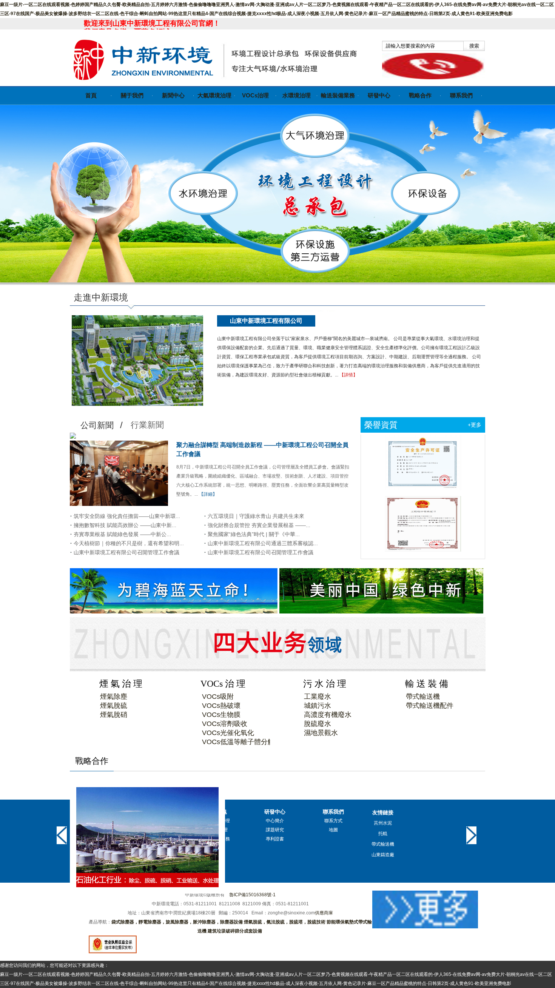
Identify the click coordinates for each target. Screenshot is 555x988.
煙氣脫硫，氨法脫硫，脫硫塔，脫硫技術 (284, 922)
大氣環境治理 (214, 95)
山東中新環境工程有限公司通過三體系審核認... (263, 543)
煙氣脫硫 (113, 705)
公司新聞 (97, 425)
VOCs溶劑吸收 (224, 724)
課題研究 (275, 829)
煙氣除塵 (113, 696)
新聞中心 (173, 95)
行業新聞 (147, 425)
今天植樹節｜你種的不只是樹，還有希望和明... (129, 543)
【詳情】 (348, 375)
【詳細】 (208, 494)
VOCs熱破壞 (221, 705)
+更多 (474, 425)
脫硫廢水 (317, 724)
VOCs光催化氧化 (228, 733)
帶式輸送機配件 (429, 705)
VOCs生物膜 (221, 714)
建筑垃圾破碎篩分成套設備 (235, 931)
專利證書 (275, 839)
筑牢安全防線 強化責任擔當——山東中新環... (127, 516)
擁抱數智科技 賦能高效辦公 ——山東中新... (125, 525)
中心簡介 (275, 820)
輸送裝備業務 (338, 95)
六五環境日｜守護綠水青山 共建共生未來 (256, 516)
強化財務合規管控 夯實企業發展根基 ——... (259, 525)
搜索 (474, 46)
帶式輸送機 (423, 696)
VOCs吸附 (218, 696)
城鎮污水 (317, 705)
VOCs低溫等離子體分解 (238, 742)
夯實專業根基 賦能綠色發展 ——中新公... (122, 534)
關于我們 (132, 95)
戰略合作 (420, 95)
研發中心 (379, 95)
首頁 (91, 95)
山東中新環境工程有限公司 (266, 321)
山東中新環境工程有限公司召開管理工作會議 (126, 552)
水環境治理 (296, 95)
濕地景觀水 (321, 733)
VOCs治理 (255, 95)
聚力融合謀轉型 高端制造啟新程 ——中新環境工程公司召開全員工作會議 (262, 449)
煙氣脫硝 (113, 714)
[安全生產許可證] (422, 440)
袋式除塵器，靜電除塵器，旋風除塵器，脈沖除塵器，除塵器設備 (177, 922)
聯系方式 (333, 820)
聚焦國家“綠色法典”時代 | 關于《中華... (254, 534)
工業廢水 (317, 696)
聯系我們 (461, 95)
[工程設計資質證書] (422, 501)
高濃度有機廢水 (328, 714)
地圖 (333, 829)
